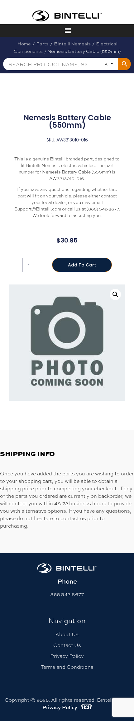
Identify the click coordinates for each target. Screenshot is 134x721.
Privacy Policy (67, 655)
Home (24, 43)
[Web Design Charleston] (86, 707)
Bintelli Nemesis (72, 43)
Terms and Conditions (67, 666)
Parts (42, 43)
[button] (115, 294)
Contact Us (67, 645)
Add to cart (82, 265)
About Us (67, 634)
